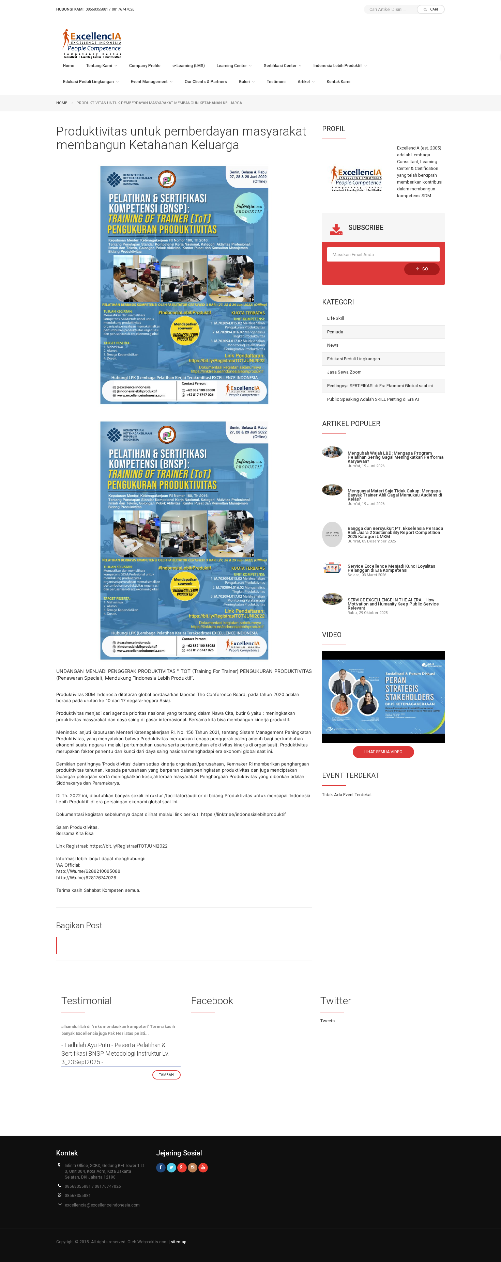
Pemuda (335, 331)
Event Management (149, 81)
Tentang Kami (99, 65)
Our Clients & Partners (206, 81)
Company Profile (145, 65)
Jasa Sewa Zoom (344, 372)
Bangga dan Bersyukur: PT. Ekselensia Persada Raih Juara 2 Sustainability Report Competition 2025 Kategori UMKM (395, 532)
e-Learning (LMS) (188, 65)
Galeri (244, 81)
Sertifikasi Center (280, 65)
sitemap (178, 1242)
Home (68, 65)
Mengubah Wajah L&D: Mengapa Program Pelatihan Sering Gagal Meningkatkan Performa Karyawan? (395, 457)
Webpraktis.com (152, 1242)
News (332, 345)
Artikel (304, 81)
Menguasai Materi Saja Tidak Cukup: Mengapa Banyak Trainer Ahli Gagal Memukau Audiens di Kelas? (395, 495)
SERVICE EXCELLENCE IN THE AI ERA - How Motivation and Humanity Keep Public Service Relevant (393, 604)
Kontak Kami (338, 81)
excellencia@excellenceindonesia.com (102, 1205)
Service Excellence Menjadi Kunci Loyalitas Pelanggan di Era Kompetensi (391, 568)
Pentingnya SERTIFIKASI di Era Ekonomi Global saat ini (380, 385)
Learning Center (232, 65)
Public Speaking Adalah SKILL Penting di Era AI (373, 399)
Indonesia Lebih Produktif (338, 65)
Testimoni (276, 81)
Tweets (327, 1020)
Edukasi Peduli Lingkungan (88, 81)
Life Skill (335, 318)
